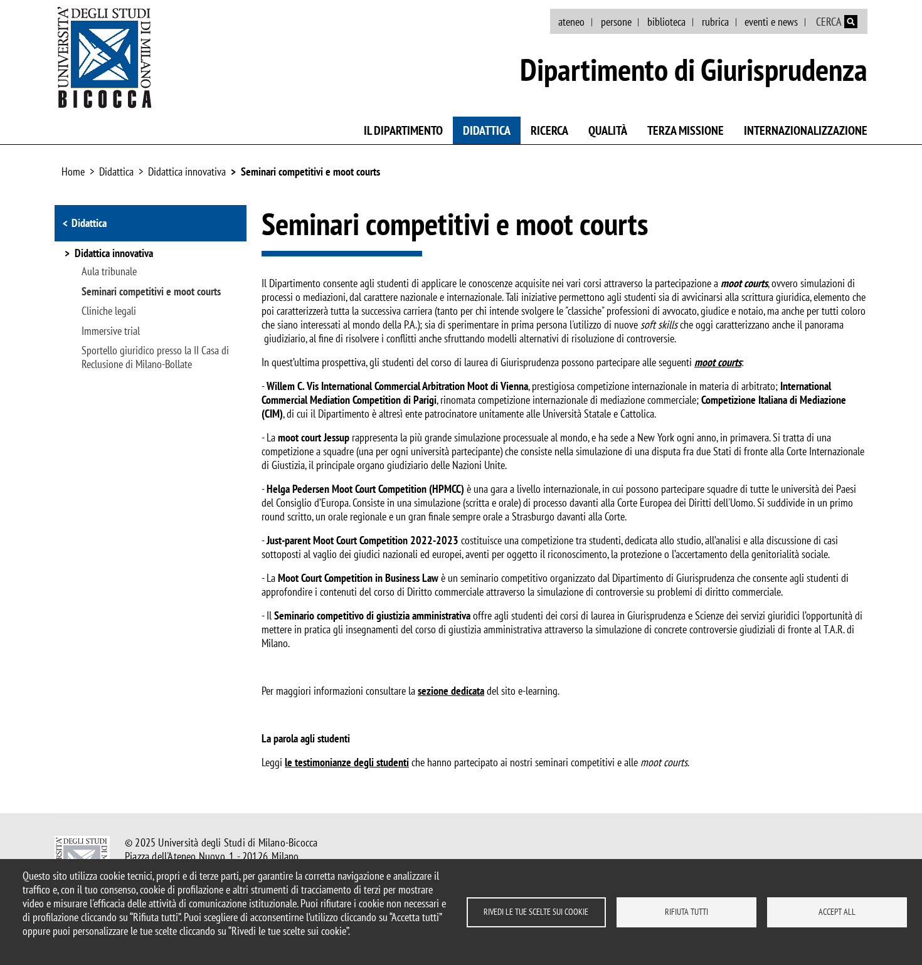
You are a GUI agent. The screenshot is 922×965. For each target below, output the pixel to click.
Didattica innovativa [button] (114, 254)
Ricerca (549, 130)
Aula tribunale (109, 271)
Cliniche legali (109, 311)
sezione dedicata (451, 690)
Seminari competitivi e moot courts (310, 171)
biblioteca (666, 21)
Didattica (487, 130)
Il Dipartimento (403, 130)
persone (616, 21)
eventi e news (771, 21)
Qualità (607, 130)
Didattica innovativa (187, 171)
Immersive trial (111, 331)
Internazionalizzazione (805, 130)
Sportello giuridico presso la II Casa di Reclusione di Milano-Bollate (155, 357)
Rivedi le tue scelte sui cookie (536, 911)
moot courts (717, 362)
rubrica (715, 21)
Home (73, 171)
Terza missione (685, 130)
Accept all (837, 911)
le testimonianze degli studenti (347, 762)
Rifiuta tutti (686, 911)
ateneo (571, 21)
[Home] (105, 57)
